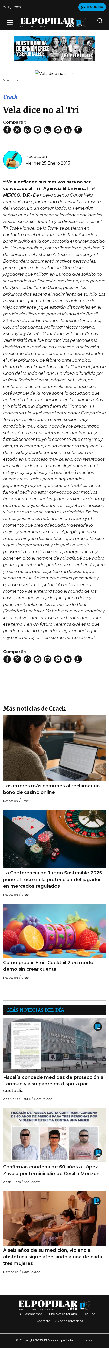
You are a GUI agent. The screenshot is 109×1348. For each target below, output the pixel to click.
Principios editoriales (62, 1314)
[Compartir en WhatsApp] (27, 130)
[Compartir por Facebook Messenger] (58, 130)
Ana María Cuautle (17, 1099)
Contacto (43, 1321)
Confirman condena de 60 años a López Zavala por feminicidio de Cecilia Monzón (51, 1170)
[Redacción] (12, 159)
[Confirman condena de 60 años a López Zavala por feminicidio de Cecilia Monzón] (54, 1135)
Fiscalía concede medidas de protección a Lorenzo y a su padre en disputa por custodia (53, 1084)
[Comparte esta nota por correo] (48, 130)
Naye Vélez (11, 1272)
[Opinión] (54, 47)
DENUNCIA (94, 7)
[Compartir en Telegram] (37, 130)
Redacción (36, 156)
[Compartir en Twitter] (17, 130)
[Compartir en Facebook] (7, 130)
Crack (10, 97)
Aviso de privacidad (69, 1321)
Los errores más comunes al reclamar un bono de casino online (51, 789)
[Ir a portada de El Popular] (53, 22)
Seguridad (32, 1182)
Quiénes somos (31, 1314)
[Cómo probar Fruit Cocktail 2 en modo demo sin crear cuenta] (54, 931)
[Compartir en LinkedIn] (68, 130)
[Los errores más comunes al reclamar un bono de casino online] (54, 748)
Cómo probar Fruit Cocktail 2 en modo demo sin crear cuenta (48, 966)
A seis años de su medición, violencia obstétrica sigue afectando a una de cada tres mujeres (52, 1256)
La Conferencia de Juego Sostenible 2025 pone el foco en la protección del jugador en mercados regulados (52, 879)
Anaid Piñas (12, 1182)
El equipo (88, 1314)
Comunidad (43, 1099)
